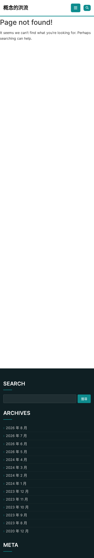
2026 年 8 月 (16, 428)
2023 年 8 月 (16, 523)
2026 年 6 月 (16, 444)
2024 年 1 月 (16, 483)
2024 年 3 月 (16, 467)
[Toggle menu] (75, 8)
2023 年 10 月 (17, 507)
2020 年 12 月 (17, 531)
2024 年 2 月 (16, 475)
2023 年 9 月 (16, 515)
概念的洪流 (15, 8)
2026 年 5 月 (16, 452)
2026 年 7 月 (16, 436)
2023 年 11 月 (17, 499)
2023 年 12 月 (17, 491)
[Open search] (87, 8)
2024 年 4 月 (16, 459)
